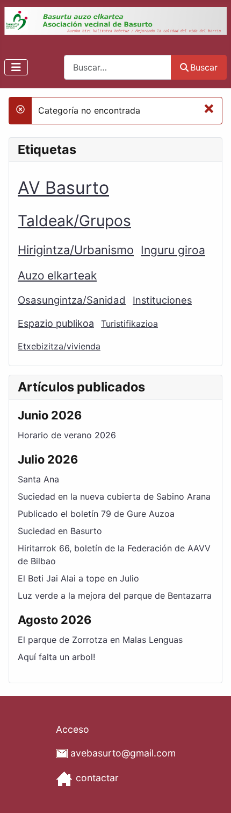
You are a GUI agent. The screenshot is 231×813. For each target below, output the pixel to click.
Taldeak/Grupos (74, 221)
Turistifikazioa (129, 323)
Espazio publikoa (56, 323)
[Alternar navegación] (16, 67)
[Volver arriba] (212, 793)
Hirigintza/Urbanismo (76, 250)
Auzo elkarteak (57, 275)
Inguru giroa (173, 250)
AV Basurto (63, 187)
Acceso (72, 729)
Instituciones (162, 300)
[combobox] (117, 67)
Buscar (204, 67)
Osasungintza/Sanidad (72, 300)
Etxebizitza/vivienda (59, 346)
